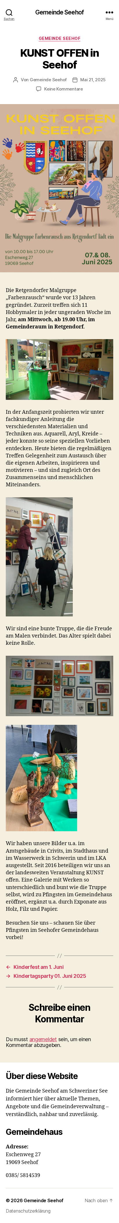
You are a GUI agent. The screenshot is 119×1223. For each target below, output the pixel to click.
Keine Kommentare (63, 89)
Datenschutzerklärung (28, 1211)
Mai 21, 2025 (93, 79)
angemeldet (43, 1039)
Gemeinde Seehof (59, 12)
